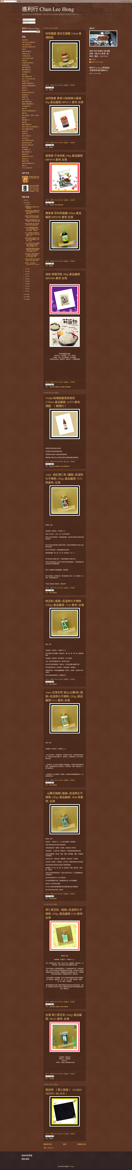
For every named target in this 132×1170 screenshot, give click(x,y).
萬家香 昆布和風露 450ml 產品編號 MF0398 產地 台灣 (32, 220)
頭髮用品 (24, 154)
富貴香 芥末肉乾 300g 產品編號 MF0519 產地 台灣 (32, 216)
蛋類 (23, 113)
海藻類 (24, 97)
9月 (26, 271)
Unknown (93, 59)
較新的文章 (48, 1144)
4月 (26, 283)
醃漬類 (24, 147)
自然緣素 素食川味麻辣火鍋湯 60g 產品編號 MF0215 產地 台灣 (32, 212)
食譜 (23, 88)
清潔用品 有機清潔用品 (28, 110)
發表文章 (26, 19)
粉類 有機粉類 (53, 592)
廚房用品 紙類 (25, 142)
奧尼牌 (24, 133)
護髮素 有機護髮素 (27, 163)
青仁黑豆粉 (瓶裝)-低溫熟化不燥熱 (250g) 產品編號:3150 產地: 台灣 (64, 913)
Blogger (72, 1166)
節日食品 (24, 138)
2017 (25, 299)
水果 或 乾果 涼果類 (27, 42)
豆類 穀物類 (25, 67)
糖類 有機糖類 (25, 152)
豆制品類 (51, 205)
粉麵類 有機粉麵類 (66, 387)
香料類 (51, 1138)
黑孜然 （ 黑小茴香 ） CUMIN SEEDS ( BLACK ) (63, 1091)
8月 (26, 274)
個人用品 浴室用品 (27, 92)
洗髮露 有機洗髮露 (27, 83)
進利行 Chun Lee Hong (48, 8)
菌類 (23, 122)
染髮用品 (24, 81)
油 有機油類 (25, 72)
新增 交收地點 (25, 136)
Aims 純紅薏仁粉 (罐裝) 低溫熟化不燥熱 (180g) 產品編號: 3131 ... (32, 234)
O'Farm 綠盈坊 (26, 168)
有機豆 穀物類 (25, 51)
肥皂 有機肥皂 (25, 76)
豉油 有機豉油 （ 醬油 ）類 (29, 115)
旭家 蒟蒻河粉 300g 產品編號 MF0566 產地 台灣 (32, 224)
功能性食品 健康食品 (54, 387)
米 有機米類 (25, 56)
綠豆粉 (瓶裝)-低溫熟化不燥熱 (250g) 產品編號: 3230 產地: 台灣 (32, 239)
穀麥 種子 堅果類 (26, 145)
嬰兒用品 (24, 158)
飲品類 (24, 131)
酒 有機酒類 (25, 106)
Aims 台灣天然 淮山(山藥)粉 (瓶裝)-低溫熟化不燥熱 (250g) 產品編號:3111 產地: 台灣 (64, 696)
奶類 (23, 49)
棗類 (23, 117)
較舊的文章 (82, 1144)
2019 (25, 294)
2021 (25, 200)
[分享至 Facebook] (51, 87)
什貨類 (24, 40)
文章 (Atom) (50, 1148)
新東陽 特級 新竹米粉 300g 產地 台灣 (34, 177)
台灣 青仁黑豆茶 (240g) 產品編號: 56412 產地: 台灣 (32, 259)
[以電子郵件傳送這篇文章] (46, 87)
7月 (26, 276)
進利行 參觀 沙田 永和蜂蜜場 (29, 126)
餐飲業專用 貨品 (26, 156)
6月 (26, 278)
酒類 (23, 108)
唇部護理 (24, 94)
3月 (26, 286)
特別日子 (24, 99)
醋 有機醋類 (25, 149)
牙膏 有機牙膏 (25, 44)
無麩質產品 (25, 120)
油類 (23, 74)
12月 (26, 204)
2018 (25, 297)
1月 (26, 291)
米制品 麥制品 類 (26, 58)
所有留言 (26, 22)
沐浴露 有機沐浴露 (27, 62)
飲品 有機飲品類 (65, 466)
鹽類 (23, 165)
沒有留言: (72, 85)
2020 (25, 202)
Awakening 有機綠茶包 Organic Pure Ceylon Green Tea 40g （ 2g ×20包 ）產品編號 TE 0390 (34, 188)
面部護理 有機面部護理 (28, 85)
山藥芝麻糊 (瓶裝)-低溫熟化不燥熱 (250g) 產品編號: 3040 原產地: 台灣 (64, 797)
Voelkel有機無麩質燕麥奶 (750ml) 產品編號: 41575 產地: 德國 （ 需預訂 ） (63, 402)
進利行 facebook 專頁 (95, 73)
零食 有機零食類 (59, 205)
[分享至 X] (50, 87)
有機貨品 (24, 53)
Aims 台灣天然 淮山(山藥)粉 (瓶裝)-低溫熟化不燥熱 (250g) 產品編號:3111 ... (32, 245)
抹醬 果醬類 (25, 69)
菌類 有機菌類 (25, 124)
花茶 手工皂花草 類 (27, 79)
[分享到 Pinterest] (53, 87)
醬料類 (51, 90)
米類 (23, 60)
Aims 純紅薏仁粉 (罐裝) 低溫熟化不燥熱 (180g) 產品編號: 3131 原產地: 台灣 (64, 478)
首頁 (64, 1144)
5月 (26, 281)
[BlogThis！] (48, 87)
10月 (26, 269)
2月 (26, 288)
